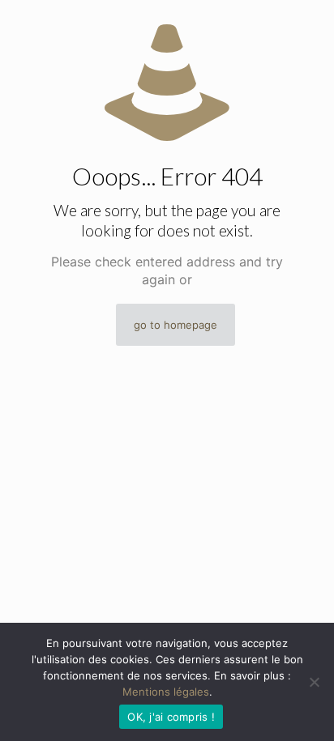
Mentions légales (165, 691)
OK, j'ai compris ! (171, 716)
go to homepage (175, 324)
